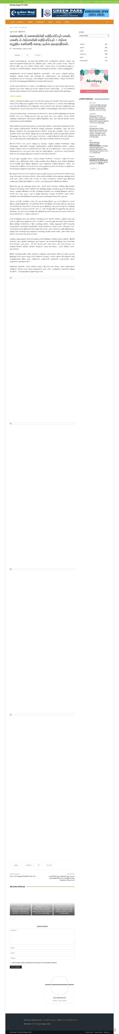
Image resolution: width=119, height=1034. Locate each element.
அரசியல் (82, 44)
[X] (103, 5)
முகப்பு (11, 27)
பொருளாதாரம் (84, 60)
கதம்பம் (82, 47)
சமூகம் (15, 27)
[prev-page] (11, 918)
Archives (81, 32)
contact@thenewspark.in (50, 1020)
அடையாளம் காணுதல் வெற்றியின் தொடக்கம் (23, 876)
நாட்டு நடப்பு (83, 54)
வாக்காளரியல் (42, 904)
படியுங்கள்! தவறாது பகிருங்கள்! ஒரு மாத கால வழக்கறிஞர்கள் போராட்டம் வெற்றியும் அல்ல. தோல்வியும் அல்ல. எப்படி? (62, 878)
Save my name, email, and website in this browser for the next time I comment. (34, 962)
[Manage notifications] (114, 1029)
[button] (107, 22)
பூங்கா (81, 57)
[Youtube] (108, 5)
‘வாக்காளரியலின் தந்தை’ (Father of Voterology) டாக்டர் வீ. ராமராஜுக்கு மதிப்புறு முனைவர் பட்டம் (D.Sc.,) (98, 161)
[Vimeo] (106, 5)
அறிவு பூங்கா (92, 156)
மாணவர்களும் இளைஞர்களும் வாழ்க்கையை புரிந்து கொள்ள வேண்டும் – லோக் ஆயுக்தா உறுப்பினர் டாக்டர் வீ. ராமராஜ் (20, 910)
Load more (94, 168)
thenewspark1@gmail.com (69, 1020)
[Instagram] (101, 5)
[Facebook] (99, 5)
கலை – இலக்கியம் (23, 27)
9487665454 (34, 1024)
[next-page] (14, 918)
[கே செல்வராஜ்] (11, 48)
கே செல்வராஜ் (18, 48)
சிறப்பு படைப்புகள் (63, 902)
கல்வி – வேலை (20, 905)
